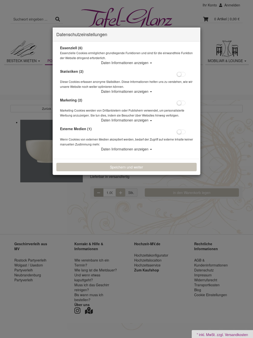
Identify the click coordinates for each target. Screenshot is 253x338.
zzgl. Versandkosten (232, 334)
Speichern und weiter (126, 167)
